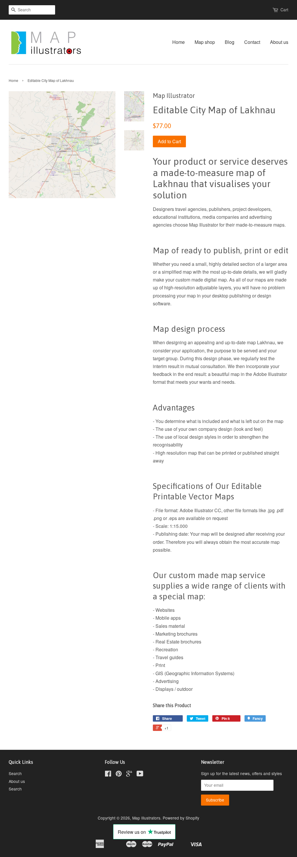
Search (15, 773)
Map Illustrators (146, 818)
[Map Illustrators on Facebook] (108, 774)
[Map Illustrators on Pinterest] (118, 774)
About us (279, 42)
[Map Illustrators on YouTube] (140, 774)
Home (178, 42)
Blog (229, 42)
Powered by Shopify (181, 818)
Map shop (205, 42)
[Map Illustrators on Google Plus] (129, 774)
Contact (252, 42)
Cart (284, 9)
